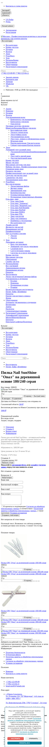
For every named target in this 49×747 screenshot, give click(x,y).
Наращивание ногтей (14, 229)
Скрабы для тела (12, 261)
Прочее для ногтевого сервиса (18, 296)
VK (7, 86)
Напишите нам (12, 79)
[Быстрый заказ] (34, 640)
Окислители (15, 124)
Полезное (5, 667)
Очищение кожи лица (14, 169)
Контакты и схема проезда (16, 6)
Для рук (13, 238)
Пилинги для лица (13, 171)
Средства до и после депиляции (23, 253)
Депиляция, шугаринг (15, 242)
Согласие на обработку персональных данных (27, 733)
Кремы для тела (12, 47)
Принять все (24, 743)
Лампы (8, 307)
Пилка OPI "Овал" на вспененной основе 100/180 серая (23, 611)
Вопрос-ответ (11, 431)
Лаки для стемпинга (18, 218)
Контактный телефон (9, 485)
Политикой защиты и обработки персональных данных (24, 719)
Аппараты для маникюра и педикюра (21, 302)
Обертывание (11, 259)
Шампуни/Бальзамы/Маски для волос (21, 128)
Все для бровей (12, 266)
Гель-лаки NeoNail (17, 210)
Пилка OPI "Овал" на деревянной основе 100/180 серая (23, 633)
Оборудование (11, 64)
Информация (11, 433)
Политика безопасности (15, 652)
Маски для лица (12, 162)
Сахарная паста (16, 249)
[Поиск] (28, 71)
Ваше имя (5, 480)
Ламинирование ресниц (15, 268)
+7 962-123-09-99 (8, 73)
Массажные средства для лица (18, 165)
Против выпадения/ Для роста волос (25, 143)
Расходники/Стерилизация (16, 67)
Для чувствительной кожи (21, 158)
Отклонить (33, 738)
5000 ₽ (3, 411)
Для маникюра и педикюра (17, 279)
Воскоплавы (11, 305)
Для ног (13, 236)
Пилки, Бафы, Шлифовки (16, 292)
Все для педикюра (13, 184)
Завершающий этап (18, 190)
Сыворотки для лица (14, 178)
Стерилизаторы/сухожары (16, 311)
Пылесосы (10, 309)
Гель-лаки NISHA (17, 212)
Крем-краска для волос (19, 122)
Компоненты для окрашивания (23, 119)
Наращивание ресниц (14, 270)
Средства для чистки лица (16, 175)
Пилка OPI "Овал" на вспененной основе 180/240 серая (23, 622)
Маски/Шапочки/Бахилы (16, 317)
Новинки (9, 111)
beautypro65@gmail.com (15, 686)
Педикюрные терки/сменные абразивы (26, 197)
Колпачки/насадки (17, 193)
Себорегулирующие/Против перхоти (25, 145)
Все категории (11, 45)
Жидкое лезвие (16, 188)
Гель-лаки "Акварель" (19, 203)
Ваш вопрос (6, 494)
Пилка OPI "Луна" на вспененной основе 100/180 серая (23, 563)
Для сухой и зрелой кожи (20, 156)
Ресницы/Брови (12, 60)
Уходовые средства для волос (17, 126)
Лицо (8, 54)
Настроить (15, 738)
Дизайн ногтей (12, 225)
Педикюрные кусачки (19, 285)
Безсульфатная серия (18, 130)
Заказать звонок (12, 77)
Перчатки (10, 320)
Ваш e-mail (5, 489)
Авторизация (11, 30)
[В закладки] (36, 640)
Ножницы (14, 283)
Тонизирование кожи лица (16, 180)
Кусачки (13, 281)
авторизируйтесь (19, 465)
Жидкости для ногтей (14, 227)
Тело (8, 58)
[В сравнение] (39, 640)
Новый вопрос (7, 478)
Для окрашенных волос (19, 137)
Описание (10, 427)
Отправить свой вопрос (10, 515)
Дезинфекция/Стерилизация (17, 315)
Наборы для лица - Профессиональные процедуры (26, 167)
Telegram (9, 82)
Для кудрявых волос (18, 135)
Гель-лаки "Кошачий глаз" (21, 206)
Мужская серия (16, 141)
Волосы (9, 52)
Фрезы (8, 298)
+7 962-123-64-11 (22, 73)
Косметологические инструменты (19, 289)
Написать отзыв (7, 463)
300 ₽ (21, 404)
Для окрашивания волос (15, 117)
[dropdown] (2, 2)
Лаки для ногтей (17, 216)
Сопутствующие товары (20, 251)
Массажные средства (14, 257)
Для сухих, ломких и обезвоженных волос (27, 139)
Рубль (8, 22)
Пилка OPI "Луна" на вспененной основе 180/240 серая (23, 574)
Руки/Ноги (10, 56)
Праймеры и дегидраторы (21, 221)
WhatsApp (10, 84)
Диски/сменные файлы (19, 186)
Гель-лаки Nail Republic (19, 208)
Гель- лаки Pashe (17, 201)
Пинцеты (9, 272)
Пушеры (13, 287)
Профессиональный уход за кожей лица (22, 173)
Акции (8, 109)
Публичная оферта (13, 655)
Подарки (9, 49)
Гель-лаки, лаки (12, 199)
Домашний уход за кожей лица (18, 150)
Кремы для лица (12, 160)
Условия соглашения (14, 663)
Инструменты (11, 62)
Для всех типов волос (19, 132)
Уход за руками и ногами (16, 234)
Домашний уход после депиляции (24, 246)
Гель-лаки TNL (16, 214)
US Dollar (9, 20)
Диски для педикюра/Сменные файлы (21, 277)
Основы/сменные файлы (20, 195)
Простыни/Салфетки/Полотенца (19, 322)
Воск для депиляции (18, 244)
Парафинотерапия (13, 231)
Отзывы (10, 429)
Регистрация (11, 32)
